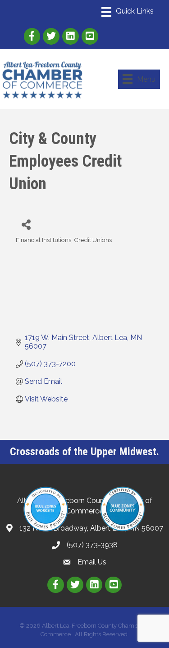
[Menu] (127, 11)
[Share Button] (26, 224)
